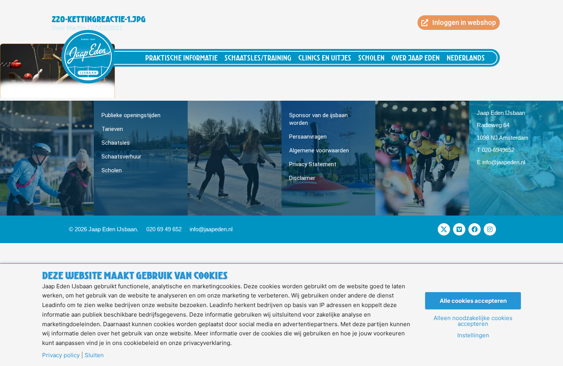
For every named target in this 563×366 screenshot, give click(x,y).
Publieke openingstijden (130, 115)
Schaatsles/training (257, 57)
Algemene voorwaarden (319, 150)
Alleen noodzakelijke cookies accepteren (473, 321)
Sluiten (94, 355)
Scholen (371, 57)
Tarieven (112, 129)
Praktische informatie (181, 57)
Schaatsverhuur (121, 156)
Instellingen (473, 335)
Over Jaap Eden (415, 57)
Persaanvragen (308, 136)
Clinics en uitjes (324, 57)
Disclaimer (302, 178)
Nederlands (466, 57)
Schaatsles (115, 142)
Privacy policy (61, 355)
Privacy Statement (312, 164)
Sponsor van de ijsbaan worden (318, 119)
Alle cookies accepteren (473, 300)
